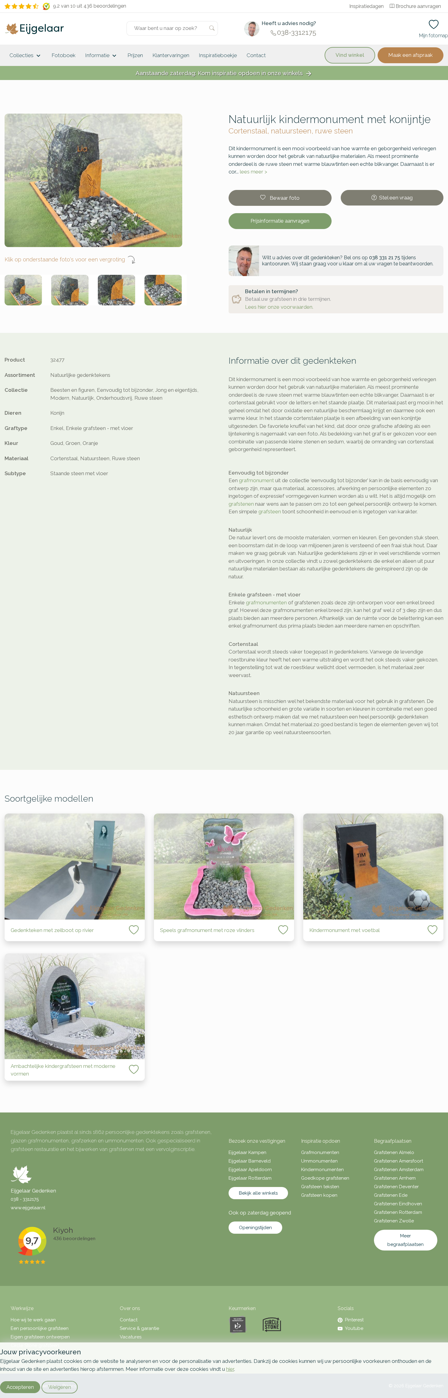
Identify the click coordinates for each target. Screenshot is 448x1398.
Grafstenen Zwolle (394, 1221)
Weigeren (59, 1387)
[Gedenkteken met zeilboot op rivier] (75, 866)
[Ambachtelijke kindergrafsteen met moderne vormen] (75, 1006)
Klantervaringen (171, 55)
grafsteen (269, 511)
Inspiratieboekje (218, 55)
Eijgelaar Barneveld (250, 1161)
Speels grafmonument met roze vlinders (207, 930)
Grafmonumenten (320, 1152)
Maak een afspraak (410, 55)
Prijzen (135, 55)
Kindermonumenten (322, 1169)
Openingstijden (255, 1227)
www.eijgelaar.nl (28, 1208)
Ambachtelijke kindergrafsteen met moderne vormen (63, 1070)
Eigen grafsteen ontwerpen (40, 1337)
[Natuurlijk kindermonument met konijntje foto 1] (23, 290)
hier (230, 1369)
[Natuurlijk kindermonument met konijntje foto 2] (70, 290)
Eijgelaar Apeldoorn (250, 1169)
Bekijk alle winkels (258, 1193)
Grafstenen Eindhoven (398, 1204)
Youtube (354, 1328)
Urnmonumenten (319, 1161)
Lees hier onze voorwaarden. (279, 307)
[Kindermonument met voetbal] (373, 866)
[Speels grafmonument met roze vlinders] (224, 866)
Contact (256, 55)
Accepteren (20, 1387)
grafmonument (256, 480)
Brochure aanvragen (418, 6)
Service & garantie (139, 1328)
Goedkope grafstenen (325, 1178)
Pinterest (354, 1320)
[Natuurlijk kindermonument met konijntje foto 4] (163, 290)
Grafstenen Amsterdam (399, 1169)
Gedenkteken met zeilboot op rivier (52, 930)
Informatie (101, 56)
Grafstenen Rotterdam (398, 1212)
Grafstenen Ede (390, 1195)
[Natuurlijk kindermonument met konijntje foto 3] (116, 290)
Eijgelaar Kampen (247, 1152)
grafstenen (241, 504)
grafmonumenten (266, 602)
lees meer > (253, 172)
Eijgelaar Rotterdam (250, 1178)
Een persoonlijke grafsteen (40, 1328)
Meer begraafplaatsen (405, 1240)
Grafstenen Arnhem (395, 1178)
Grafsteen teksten (320, 1186)
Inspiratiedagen (366, 6)
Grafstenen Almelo (394, 1152)
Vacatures (130, 1337)
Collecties (25, 56)
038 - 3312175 (25, 1199)
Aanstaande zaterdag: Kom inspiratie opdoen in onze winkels (224, 73)
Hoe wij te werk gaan (33, 1320)
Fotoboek (64, 55)
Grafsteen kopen (319, 1195)
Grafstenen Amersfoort (398, 1161)
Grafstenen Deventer (396, 1186)
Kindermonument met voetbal (344, 930)
